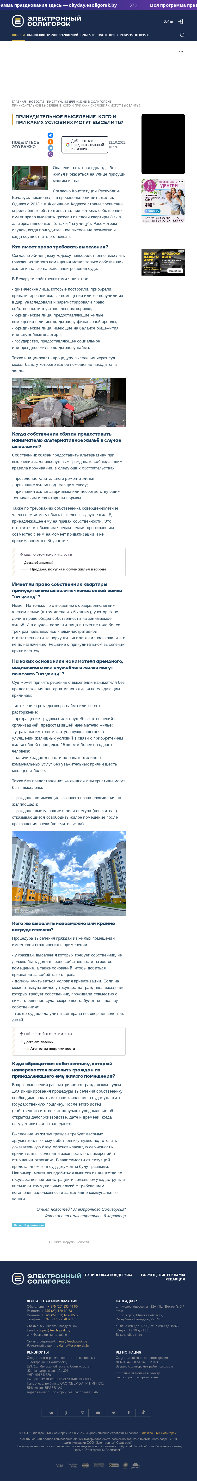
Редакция (175, 1279)
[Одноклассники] (50, 142)
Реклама (126, 35)
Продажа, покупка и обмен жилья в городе (68, 569)
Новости (18, 35)
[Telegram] (50, 148)
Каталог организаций (62, 35)
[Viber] (50, 154)
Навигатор (87, 35)
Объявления (36, 35)
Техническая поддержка (108, 1275)
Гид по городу (108, 35)
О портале (142, 35)
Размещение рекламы (163, 1275)
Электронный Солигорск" (159, 1433)
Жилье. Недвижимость (28, 1225)
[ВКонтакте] (50, 135)
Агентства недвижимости (52, 1048)
